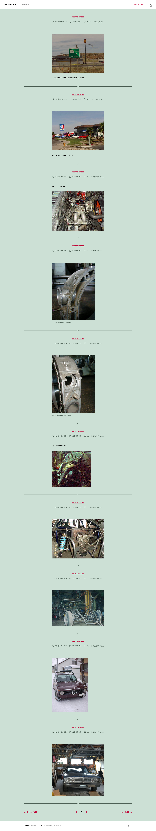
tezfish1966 (63, 22)
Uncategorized (78, 17)
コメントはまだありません (94, 22)
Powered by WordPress (52, 826)
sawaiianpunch (11, 4)
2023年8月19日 (77, 177)
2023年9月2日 (76, 22)
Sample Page (138, 4)
